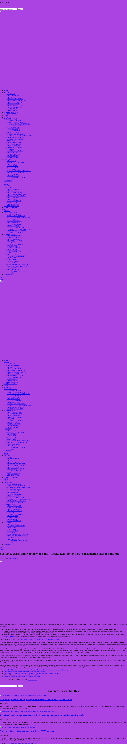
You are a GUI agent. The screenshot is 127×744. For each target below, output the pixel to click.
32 (25, 743)
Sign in (2, 279)
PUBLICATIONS (12, 152)
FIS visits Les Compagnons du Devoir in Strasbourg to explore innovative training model (42, 715)
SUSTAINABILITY (13, 129)
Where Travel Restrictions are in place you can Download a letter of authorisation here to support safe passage (36, 670)
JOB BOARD (11, 169)
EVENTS (7, 117)
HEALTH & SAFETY (14, 130)
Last (35, 743)
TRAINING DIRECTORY (19, 177)
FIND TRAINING (13, 176)
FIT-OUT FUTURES (13, 97)
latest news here (32, 680)
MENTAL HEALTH (13, 132)
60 (31, 743)
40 (28, 743)
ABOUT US (7, 92)
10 (15, 743)
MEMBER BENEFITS (14, 146)
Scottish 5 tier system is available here (28, 675)
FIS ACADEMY (12, 164)
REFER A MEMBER (13, 154)
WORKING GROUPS (14, 107)
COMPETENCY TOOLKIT (16, 162)
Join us (2, 277)
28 (19, 743)
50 (29, 743)
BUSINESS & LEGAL (14, 127)
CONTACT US (12, 109)
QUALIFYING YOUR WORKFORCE (19, 171)
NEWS (6, 115)
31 (24, 743)
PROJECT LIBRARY (10, 114)
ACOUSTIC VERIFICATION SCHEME (19, 136)
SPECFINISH (8, 181)
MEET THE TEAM (13, 104)
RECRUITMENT (12, 166)
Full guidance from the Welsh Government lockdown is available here (24, 671)
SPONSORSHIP (12, 156)
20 (16, 743)
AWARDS (10, 149)
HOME (6, 90)
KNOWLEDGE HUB (10, 119)
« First (11, 743)
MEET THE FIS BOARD (15, 99)
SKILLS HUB (8, 159)
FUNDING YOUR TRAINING (17, 172)
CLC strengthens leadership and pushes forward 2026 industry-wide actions (36, 699)
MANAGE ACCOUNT (14, 147)
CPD (12, 179)
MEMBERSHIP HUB (10, 141)
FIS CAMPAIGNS (13, 95)
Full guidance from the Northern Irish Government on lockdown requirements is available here (31, 673)
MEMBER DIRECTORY (11, 112)
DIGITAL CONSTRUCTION (16, 134)
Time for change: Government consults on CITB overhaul (27, 731)
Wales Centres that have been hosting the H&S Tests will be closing (39, 639)
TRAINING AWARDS (14, 174)
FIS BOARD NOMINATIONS (16, 100)
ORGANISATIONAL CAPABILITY (18, 124)
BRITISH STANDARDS (15, 139)
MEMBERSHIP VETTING (15, 105)
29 (21, 743)
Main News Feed (14, 558)
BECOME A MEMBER (14, 144)
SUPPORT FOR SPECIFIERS (16, 137)
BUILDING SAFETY (14, 125)
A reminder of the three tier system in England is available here (22, 676)
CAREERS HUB (12, 167)
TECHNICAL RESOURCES (16, 122)
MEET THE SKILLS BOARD (16, 102)
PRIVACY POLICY (13, 110)
